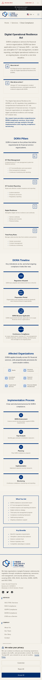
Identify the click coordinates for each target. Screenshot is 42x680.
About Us (7, 627)
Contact (7, 638)
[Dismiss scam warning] (37, 2)
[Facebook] (12, 592)
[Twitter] (7, 592)
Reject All (21, 669)
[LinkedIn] (3, 592)
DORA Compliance (10, 613)
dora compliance (27, 23)
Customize (21, 663)
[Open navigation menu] (38, 14)
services (15, 23)
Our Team (7, 631)
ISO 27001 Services (11, 602)
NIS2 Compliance (10, 606)
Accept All (21, 675)
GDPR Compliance (10, 609)
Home (6, 23)
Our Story (7, 634)
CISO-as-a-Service (10, 616)
